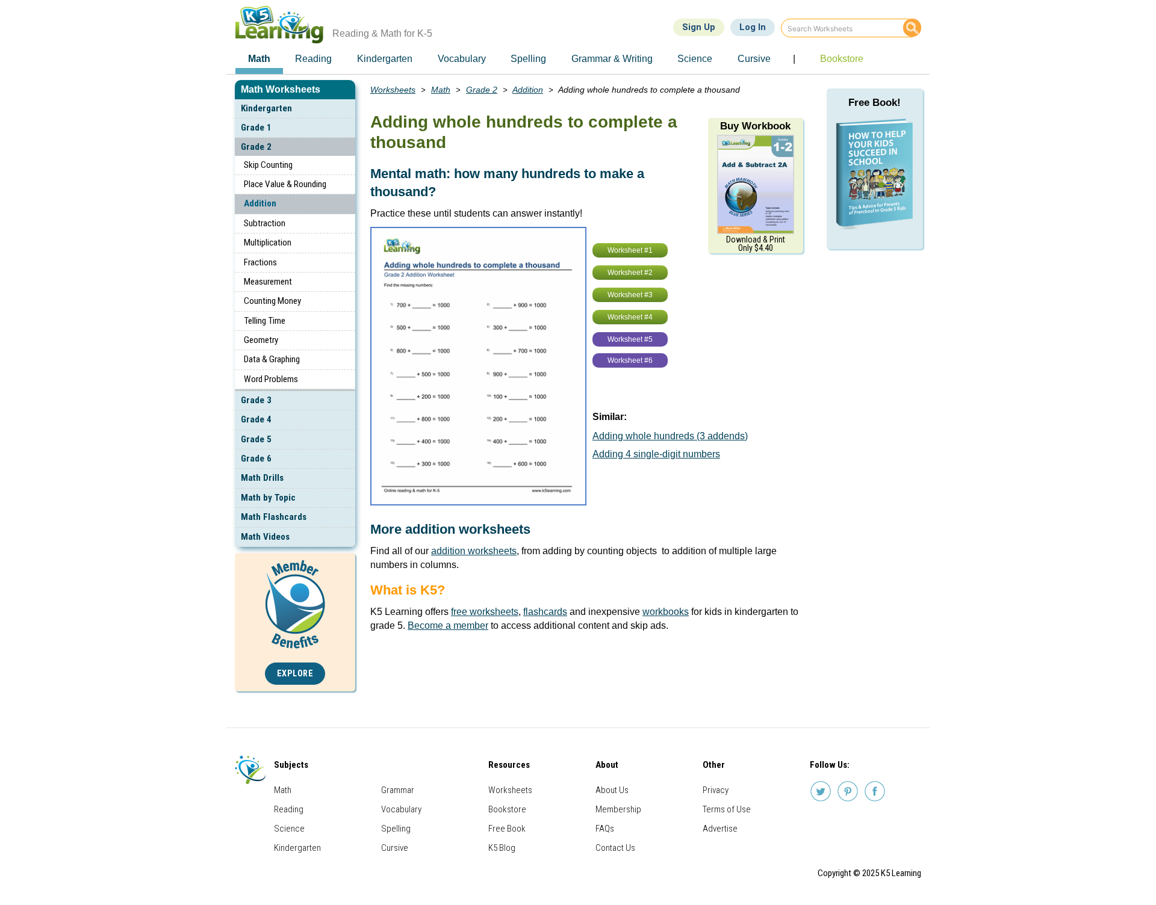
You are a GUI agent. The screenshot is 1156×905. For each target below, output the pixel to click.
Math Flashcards (273, 516)
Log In (752, 27)
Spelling (396, 828)
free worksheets (484, 612)
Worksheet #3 (630, 295)
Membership (618, 809)
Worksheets (392, 89)
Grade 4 (256, 419)
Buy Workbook (755, 126)
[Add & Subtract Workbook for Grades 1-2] (755, 184)
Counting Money (272, 300)
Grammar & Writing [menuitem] (612, 59)
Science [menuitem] (694, 59)
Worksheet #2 (630, 272)
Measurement (268, 281)
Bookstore (507, 809)
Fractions (260, 262)
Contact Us (615, 847)
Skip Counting (268, 164)
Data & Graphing (272, 359)
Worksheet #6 (630, 360)
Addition (260, 203)
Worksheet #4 (630, 317)
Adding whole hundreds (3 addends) (670, 436)
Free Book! (874, 102)
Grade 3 (256, 400)
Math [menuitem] (259, 59)
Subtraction (264, 223)
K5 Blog (501, 847)
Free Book (507, 828)
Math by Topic (268, 497)
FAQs (604, 828)
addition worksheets (474, 551)
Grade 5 (256, 439)
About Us (612, 790)
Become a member (448, 625)
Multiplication (267, 242)
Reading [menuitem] (313, 59)
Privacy (716, 790)
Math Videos (265, 536)
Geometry (261, 340)
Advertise (720, 828)
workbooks (665, 612)
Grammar (397, 790)
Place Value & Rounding (285, 184)
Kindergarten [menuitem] (384, 59)
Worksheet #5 (630, 339)
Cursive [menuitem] (754, 59)
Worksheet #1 (630, 250)
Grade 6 (256, 458)
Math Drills (262, 477)
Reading (288, 809)
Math (440, 89)
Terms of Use (727, 809)
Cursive (394, 847)
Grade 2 (256, 146)
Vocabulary (401, 809)
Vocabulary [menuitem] (462, 59)
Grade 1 (256, 127)
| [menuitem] (794, 59)
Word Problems (271, 379)
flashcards (545, 612)
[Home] (283, 24)
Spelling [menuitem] (528, 59)
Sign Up (698, 27)
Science (289, 828)
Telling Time (264, 320)
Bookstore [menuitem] (841, 59)
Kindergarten (266, 108)
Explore (295, 674)
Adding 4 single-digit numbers (656, 454)
